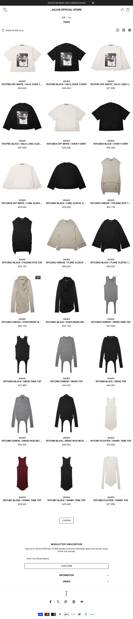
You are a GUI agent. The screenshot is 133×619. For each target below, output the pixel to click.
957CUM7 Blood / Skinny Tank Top (22, 500)
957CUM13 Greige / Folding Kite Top (110, 203)
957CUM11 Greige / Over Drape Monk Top (22, 322)
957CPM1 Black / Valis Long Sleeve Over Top (22, 144)
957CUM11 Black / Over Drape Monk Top (66, 322)
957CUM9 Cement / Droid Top (66, 381)
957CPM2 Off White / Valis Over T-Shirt (22, 84)
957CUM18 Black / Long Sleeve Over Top (66, 203)
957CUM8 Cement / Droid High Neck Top (22, 441)
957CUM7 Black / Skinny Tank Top (66, 500)
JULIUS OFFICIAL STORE (66, 10)
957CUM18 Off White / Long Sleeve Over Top (22, 203)
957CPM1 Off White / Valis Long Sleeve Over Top (110, 84)
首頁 (63, 17)
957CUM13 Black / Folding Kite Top (22, 262)
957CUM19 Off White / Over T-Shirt (66, 144)
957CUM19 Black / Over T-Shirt (110, 144)
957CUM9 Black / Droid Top (111, 381)
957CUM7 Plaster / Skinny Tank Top (110, 441)
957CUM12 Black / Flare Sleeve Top (110, 262)
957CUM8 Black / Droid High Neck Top (66, 441)
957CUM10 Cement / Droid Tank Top (111, 322)
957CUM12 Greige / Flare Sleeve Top (66, 262)
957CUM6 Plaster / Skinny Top (110, 500)
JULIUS (22, 81)
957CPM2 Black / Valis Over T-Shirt (66, 84)
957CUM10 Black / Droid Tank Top (22, 381)
